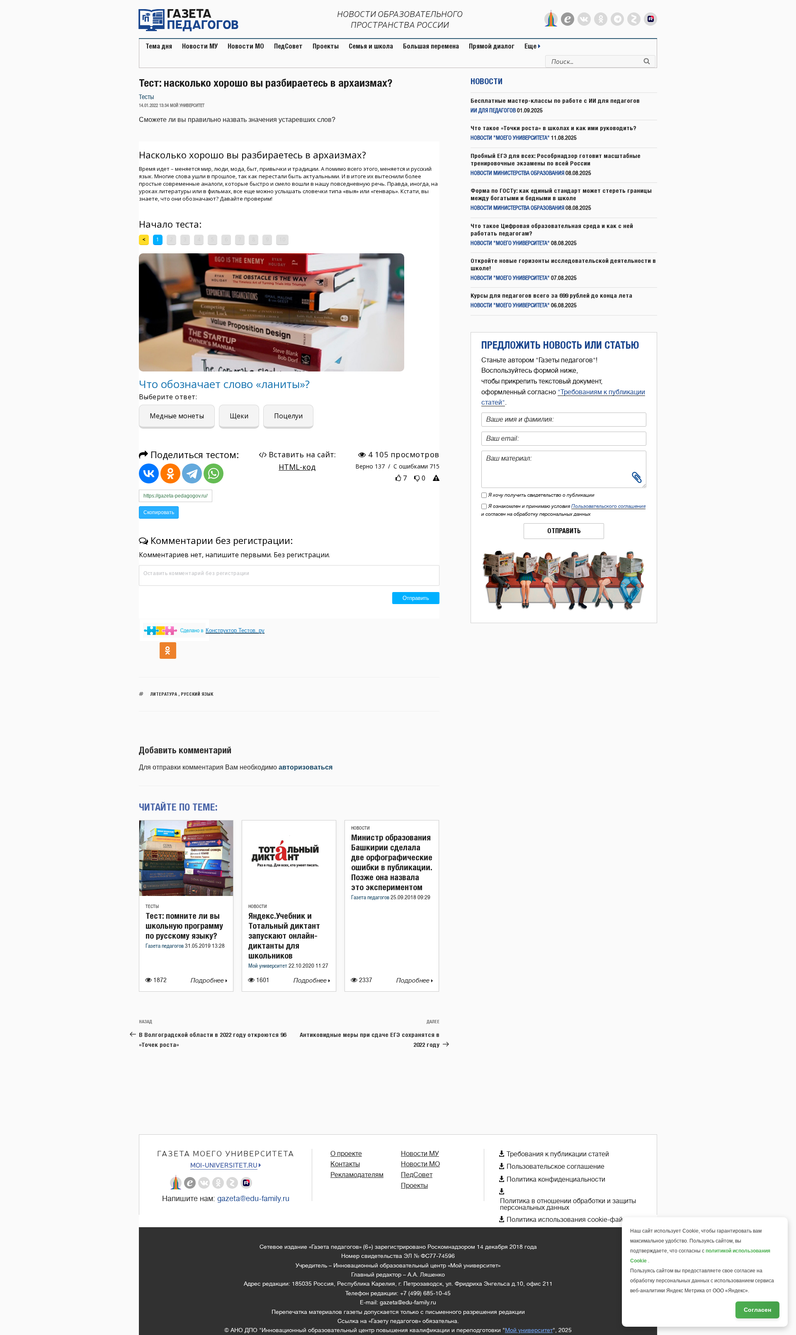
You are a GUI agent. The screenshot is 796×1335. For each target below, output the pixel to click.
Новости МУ (200, 46)
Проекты (326, 46)
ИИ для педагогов (493, 111)
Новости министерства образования (517, 173)
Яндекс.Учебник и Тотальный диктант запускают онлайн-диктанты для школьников (284, 935)
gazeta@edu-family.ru (253, 1198)
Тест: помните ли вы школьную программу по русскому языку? (184, 925)
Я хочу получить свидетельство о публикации (541, 495)
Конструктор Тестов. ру (235, 630)
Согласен (757, 1309)
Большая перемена (431, 46)
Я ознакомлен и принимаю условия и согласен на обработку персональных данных (563, 510)
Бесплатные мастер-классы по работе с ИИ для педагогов (555, 100)
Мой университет (268, 966)
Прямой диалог (491, 46)
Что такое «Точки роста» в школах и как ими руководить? (553, 127)
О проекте (346, 1154)
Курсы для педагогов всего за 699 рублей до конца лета (551, 295)
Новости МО (246, 46)
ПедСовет (288, 46)
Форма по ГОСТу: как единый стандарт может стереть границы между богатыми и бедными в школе (561, 194)
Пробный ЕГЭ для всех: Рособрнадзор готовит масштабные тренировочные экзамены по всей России (556, 159)
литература (163, 694)
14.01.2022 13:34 (154, 106)
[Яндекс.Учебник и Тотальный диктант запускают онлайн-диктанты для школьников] (289, 893)
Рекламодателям (356, 1175)
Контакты (345, 1164)
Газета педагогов (165, 946)
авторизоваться (305, 767)
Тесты (146, 97)
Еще (531, 46)
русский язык (197, 694)
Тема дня (159, 46)
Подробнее (208, 980)
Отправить (564, 531)
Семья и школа (371, 46)
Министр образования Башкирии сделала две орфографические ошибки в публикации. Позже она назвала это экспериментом (391, 862)
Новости (257, 906)
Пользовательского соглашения (608, 506)
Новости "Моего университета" (510, 138)
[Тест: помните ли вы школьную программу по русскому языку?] (186, 893)
